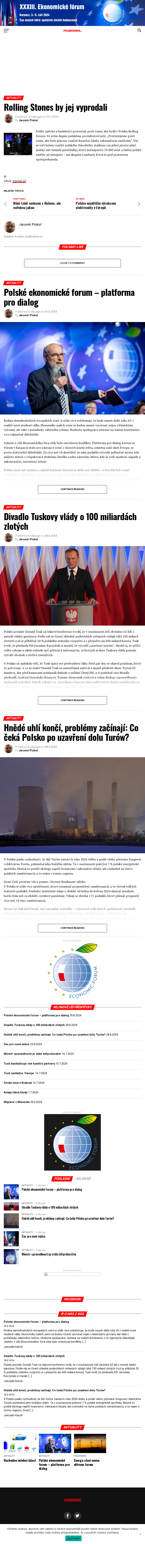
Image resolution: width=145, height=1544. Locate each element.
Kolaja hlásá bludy (15, 1092)
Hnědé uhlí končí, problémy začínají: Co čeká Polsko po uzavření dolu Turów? (55, 1034)
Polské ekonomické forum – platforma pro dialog (36, 1015)
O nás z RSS (74, 1314)
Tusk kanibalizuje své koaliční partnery (29, 1063)
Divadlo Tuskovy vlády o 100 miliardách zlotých (34, 1025)
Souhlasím (73, 1538)
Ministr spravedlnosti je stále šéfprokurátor (32, 1054)
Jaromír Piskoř (28, 120)
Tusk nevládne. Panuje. (19, 1073)
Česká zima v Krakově (18, 1083)
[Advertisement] (72, 67)
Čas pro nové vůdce (16, 1044)
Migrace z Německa (17, 1102)
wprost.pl (19, 181)
